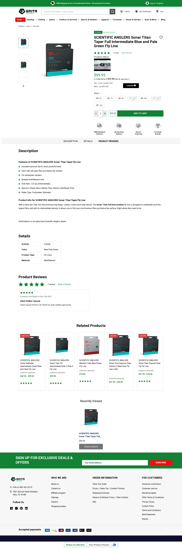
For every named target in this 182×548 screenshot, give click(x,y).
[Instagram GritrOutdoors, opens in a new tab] (16, 508)
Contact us (55, 488)
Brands (145, 519)
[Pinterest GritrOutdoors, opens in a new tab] (21, 508)
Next (23, 85)
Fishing (41, 19)
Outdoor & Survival (68, 19)
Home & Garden (133, 19)
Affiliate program (58, 493)
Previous (23, 34)
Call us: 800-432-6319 (22, 487)
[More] (23, 19)
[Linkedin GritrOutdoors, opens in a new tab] (26, 508)
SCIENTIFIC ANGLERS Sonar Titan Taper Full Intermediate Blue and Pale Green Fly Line (89, 435)
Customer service (149, 488)
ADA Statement (148, 514)
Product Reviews (108, 141)
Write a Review (127, 53)
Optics (52, 19)
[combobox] (76, 11)
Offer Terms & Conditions (153, 497)
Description (71, 141)
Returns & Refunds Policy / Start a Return (110, 497)
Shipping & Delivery (100, 493)
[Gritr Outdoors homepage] (28, 11)
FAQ (94, 502)
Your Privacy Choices (99, 545)
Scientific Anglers (109, 32)
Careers (54, 502)
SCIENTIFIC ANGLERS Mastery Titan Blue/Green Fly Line (90, 363)
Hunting (30, 19)
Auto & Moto (150, 19)
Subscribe (161, 462)
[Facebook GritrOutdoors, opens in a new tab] (11, 508)
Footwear (117, 19)
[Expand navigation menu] (36, 19)
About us (55, 484)
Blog (163, 19)
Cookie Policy (157, 506)
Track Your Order (99, 484)
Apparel (105, 19)
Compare (130, 86)
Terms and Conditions (157, 510)
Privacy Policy (157, 501)
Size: (97, 93)
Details (88, 141)
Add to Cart (140, 113)
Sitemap (54, 497)
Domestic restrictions (151, 484)
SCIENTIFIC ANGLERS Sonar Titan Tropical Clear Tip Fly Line (149, 363)
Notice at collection (75, 545)
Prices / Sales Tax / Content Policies (108, 488)
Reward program (149, 493)
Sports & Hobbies (89, 19)
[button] (112, 79)
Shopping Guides (58, 506)
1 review (116, 53)
